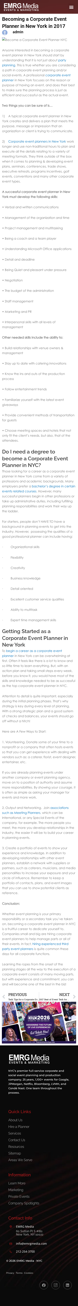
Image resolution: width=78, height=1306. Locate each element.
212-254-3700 (25, 1251)
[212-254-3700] (10, 1251)
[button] (71, 7)
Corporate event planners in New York (37, 141)
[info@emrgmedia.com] (10, 1243)
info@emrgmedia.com (31, 1244)
